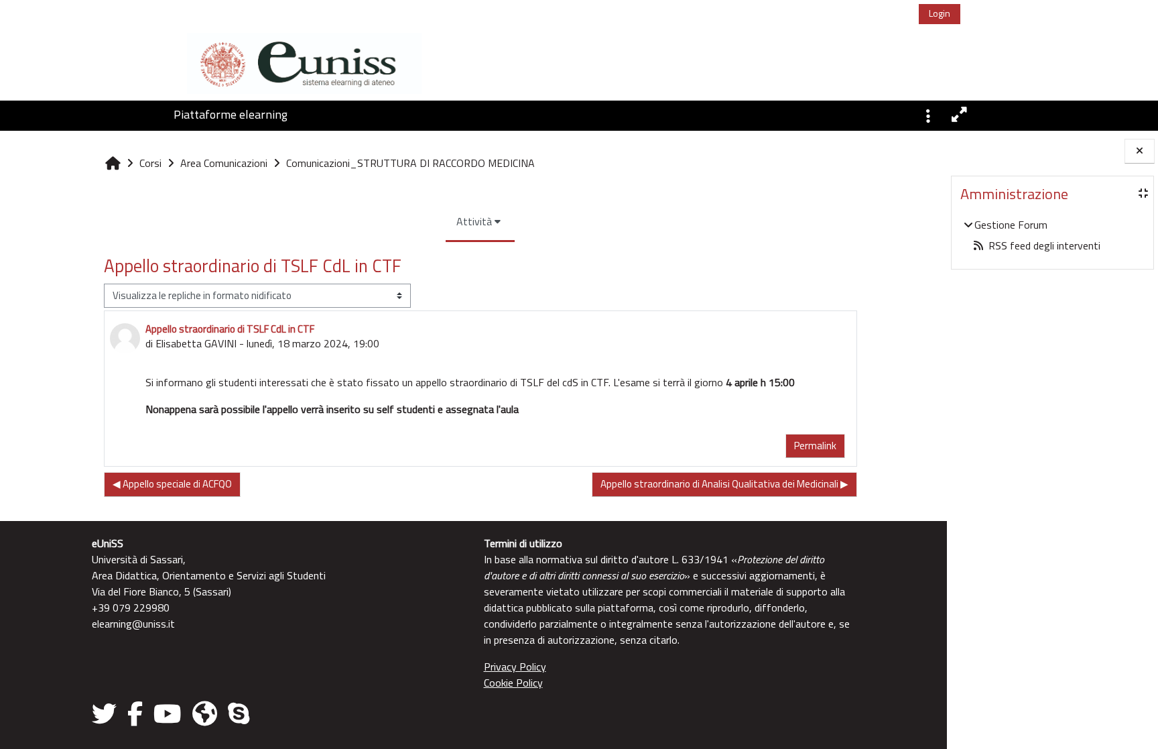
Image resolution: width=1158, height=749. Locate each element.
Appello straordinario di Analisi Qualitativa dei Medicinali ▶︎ (724, 484)
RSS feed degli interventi (1044, 245)
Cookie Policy (513, 683)
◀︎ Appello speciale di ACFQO (172, 484)
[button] (928, 115)
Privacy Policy (515, 666)
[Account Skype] (238, 713)
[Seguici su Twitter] (107, 713)
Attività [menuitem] (474, 221)
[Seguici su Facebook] (135, 713)
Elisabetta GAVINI (196, 343)
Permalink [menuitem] (815, 445)
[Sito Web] (204, 713)
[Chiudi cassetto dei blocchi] (1139, 151)
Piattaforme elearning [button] (230, 114)
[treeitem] (1052, 235)
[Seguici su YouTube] (167, 713)
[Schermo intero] (960, 115)
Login (939, 13)
